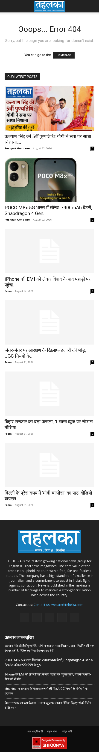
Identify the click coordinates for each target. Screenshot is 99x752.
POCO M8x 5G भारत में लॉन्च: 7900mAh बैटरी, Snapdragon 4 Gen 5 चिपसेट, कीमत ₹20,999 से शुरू (49, 662)
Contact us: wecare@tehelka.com (58, 604)
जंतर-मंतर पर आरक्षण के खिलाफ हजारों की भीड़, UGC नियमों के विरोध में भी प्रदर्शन (46, 691)
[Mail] (37, 617)
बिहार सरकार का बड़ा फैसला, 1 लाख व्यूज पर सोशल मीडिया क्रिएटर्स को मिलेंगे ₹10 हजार (48, 705)
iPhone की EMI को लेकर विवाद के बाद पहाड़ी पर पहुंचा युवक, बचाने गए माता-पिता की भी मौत (48, 676)
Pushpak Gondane (17, 148)
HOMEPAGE (64, 55)
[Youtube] (74, 617)
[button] (7, 6)
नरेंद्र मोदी (67, 731)
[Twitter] (62, 617)
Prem (8, 291)
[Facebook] (24, 617)
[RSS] (49, 617)
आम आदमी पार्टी (35, 731)
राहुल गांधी (52, 731)
